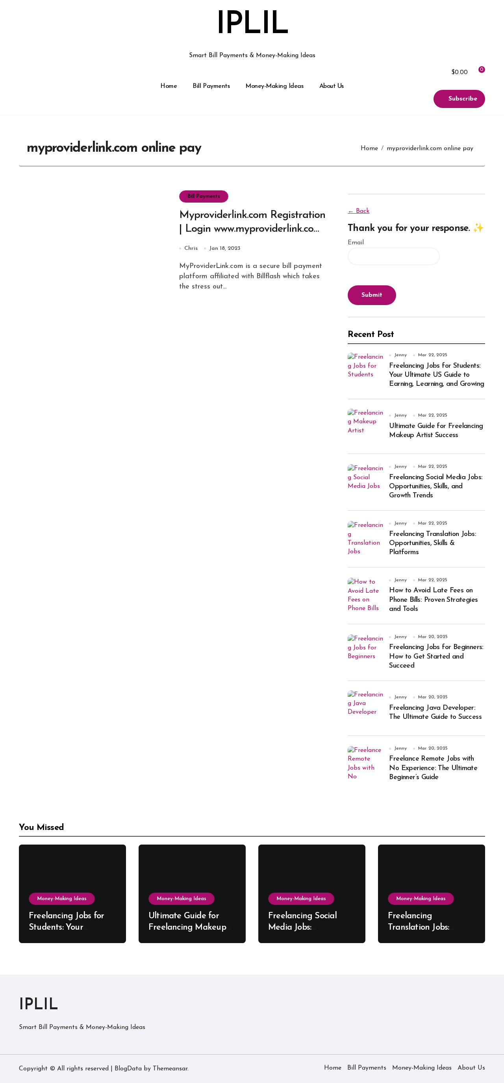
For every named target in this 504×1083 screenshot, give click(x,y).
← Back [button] (358, 211)
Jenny (400, 355)
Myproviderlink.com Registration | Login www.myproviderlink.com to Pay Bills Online (252, 229)
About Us (331, 86)
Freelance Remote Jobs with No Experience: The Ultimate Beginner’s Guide (433, 768)
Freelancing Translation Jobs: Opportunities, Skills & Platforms (432, 543)
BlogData (128, 1069)
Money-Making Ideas (274, 86)
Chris (191, 248)
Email (356, 243)
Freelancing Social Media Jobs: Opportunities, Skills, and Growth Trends (435, 487)
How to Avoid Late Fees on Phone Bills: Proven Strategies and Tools (433, 600)
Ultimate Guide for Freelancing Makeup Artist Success (187, 927)
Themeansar (170, 1069)
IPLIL (252, 25)
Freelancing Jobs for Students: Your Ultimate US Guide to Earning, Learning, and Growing (436, 375)
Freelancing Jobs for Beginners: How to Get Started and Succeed (436, 657)
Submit (371, 295)
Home (168, 86)
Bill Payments (211, 86)
